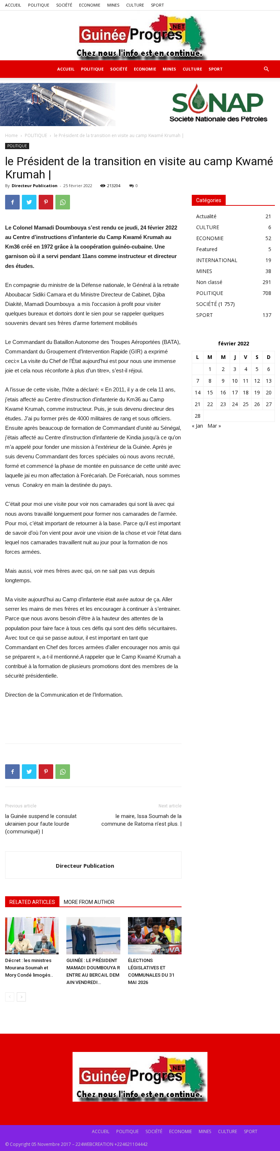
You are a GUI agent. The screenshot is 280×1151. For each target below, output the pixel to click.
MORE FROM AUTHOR (89, 902)
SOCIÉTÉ (64, 5)
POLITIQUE (38, 5)
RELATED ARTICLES (32, 902)
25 (246, 404)
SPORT (157, 5)
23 (223, 404)
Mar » (214, 425)
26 (257, 404)
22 (210, 404)
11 (246, 380)
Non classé (209, 282)
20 (269, 392)
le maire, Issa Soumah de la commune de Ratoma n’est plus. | (141, 820)
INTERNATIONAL (216, 260)
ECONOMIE (89, 5)
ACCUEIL (13, 5)
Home (11, 135)
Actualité (206, 216)
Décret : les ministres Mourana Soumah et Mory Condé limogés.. (29, 968)
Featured (206, 249)
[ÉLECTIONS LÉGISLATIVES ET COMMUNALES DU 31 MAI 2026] (155, 935)
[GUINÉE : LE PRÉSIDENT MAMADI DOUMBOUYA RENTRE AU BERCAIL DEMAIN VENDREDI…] (93, 935)
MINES (113, 5)
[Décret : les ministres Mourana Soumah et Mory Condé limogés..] (32, 935)
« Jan (197, 425)
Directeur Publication (35, 185)
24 (235, 404)
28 (198, 415)
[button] (266, 69)
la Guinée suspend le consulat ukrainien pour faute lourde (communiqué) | (41, 824)
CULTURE (135, 5)
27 (269, 404)
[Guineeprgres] (140, 35)
